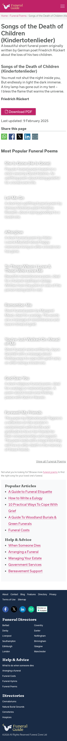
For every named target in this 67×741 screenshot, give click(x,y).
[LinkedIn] (27, 136)
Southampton (9, 641)
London (6, 651)
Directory (42, 594)
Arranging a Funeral (23, 552)
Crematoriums (9, 701)
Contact (14, 594)
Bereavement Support (25, 571)
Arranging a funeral (11, 670)
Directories (13, 695)
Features (31, 594)
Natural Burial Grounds (13, 707)
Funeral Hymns (9, 681)
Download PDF (20, 112)
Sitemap (22, 599)
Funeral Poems (18, 15)
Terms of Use (9, 599)
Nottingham (40, 636)
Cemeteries (8, 712)
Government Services (24, 565)
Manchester (40, 651)
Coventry (38, 625)
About (5, 594)
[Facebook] (12, 136)
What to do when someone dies (18, 665)
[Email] (35, 136)
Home (4, 15)
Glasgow (38, 646)
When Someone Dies (24, 545)
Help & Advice (15, 659)
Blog (22, 594)
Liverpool (6, 636)
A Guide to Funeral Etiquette (30, 492)
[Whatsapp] (4, 136)
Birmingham (40, 641)
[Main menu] (62, 6)
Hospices (6, 717)
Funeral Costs (18, 530)
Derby (5, 630)
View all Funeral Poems (51, 461)
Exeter (37, 630)
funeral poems (50, 472)
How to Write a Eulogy (25, 498)
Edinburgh (7, 646)
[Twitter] (20, 136)
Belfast (5, 625)
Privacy (52, 594)
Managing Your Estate (25, 558)
